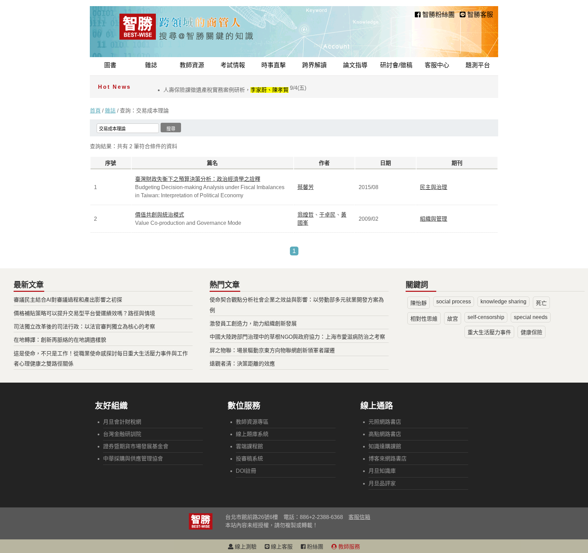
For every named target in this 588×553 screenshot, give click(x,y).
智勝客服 (479, 14)
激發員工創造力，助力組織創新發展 (253, 323)
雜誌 (151, 65)
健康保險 (531, 332)
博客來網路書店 (388, 459)
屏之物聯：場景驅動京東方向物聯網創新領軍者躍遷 (272, 350)
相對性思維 (424, 319)
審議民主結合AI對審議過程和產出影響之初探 (68, 300)
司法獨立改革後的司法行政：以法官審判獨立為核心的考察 (84, 327)
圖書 (110, 65)
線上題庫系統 (252, 434)
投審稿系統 (249, 459)
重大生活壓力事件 (489, 332)
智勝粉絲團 (438, 14)
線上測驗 (245, 547)
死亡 (541, 303)
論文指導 (355, 65)
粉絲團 (314, 547)
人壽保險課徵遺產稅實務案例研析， (234, 90)
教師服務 (348, 547)
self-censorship (486, 317)
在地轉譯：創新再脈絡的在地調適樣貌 (60, 340)
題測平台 (478, 65)
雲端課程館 (249, 446)
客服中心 (437, 65)
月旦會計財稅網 (122, 422)
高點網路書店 (385, 434)
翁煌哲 (305, 215)
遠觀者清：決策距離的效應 (242, 364)
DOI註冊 (246, 471)
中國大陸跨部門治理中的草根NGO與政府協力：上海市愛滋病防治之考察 (297, 337)
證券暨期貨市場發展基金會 (135, 446)
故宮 (452, 319)
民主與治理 (433, 187)
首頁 (95, 111)
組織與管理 (433, 219)
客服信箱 (359, 517)
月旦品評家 (382, 483)
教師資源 (192, 65)
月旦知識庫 (382, 471)
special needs (531, 317)
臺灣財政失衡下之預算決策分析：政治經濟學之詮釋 (197, 179)
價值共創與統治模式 (159, 215)
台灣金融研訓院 (122, 434)
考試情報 (232, 65)
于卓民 (327, 215)
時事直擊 (273, 65)
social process (453, 301)
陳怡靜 (418, 303)
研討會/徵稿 (396, 65)
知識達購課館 (385, 446)
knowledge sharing (503, 301)
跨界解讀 (314, 65)
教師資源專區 (252, 422)
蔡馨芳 (305, 187)
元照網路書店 (385, 422)
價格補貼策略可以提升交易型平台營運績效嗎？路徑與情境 (84, 313)
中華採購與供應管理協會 (133, 459)
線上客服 (281, 547)
